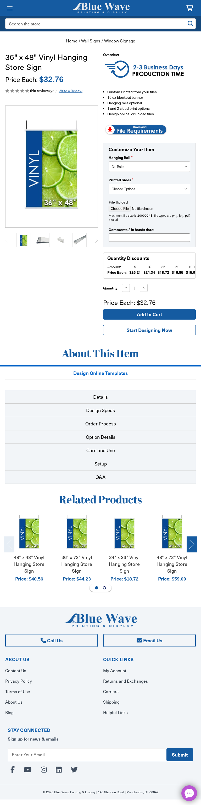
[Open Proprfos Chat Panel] (189, 793)
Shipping (111, 702)
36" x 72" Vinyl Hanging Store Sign (76, 564)
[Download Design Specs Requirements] (136, 129)
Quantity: (111, 288)
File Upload (118, 202)
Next (96, 240)
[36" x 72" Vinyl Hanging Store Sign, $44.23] (76, 532)
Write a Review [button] (70, 90)
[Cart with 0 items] (189, 7)
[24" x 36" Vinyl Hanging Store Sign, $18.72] (124, 532)
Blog (9, 712)
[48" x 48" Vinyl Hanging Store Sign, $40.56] (29, 532)
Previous (6, 240)
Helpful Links (115, 712)
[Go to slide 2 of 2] (104, 587)
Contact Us (15, 670)
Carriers (111, 691)
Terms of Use (17, 691)
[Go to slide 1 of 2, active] (96, 587)
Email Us (152, 640)
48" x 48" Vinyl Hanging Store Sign (29, 564)
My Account (114, 670)
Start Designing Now (149, 330)
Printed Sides (121, 179)
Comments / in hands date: (131, 229)
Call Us (54, 640)
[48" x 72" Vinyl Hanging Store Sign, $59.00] (172, 532)
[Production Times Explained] (145, 69)
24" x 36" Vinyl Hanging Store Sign (124, 564)
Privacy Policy (18, 681)
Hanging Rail (121, 157)
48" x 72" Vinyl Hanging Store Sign (172, 564)
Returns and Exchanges (125, 681)
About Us (14, 702)
